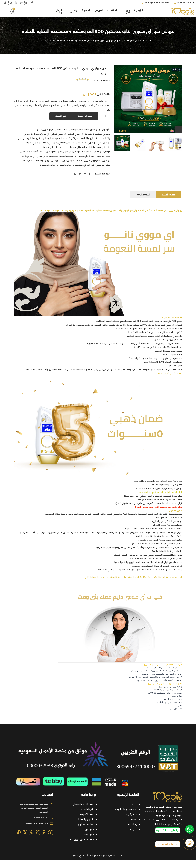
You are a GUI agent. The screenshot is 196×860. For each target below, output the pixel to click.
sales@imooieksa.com (157, 2)
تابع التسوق (60, 116)
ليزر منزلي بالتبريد (33, 142)
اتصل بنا (59, 11)
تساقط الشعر (62, 129)
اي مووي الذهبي (58, 134)
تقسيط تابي (89, 829)
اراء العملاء (73, 11)
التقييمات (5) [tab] (143, 194)
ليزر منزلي (28, 134)
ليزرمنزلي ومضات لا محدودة (97, 134)
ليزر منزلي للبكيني (66, 142)
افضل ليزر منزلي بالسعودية (52, 165)
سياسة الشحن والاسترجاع (83, 804)
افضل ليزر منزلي (103, 156)
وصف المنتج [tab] (168, 194)
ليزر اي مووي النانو (92, 129)
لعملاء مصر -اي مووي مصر (82, 839)
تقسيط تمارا (89, 834)
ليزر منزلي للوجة (50, 142)
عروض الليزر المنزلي (131, 40)
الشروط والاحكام (87, 809)
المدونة (86, 10)
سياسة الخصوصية (86, 814)
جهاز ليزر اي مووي (86, 156)
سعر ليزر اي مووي (92, 160)
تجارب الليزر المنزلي (53, 151)
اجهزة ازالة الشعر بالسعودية (65, 138)
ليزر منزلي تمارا (24, 138)
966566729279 (185, 2)
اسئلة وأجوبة (131, 814)
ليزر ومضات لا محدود (66, 156)
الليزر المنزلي (88, 165)
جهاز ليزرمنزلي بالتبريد (64, 160)
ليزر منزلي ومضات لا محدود (72, 147)
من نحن (127, 11)
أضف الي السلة (85, 116)
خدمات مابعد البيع (86, 824)
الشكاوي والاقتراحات (85, 819)
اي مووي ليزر (29, 156)
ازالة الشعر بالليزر (103, 138)
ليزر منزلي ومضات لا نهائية (98, 147)
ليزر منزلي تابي (104, 142)
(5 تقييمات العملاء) (101, 80)
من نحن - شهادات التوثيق (126, 809)
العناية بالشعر (76, 129)
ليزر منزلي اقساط (50, 147)
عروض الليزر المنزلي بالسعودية (96, 151)
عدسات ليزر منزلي (74, 165)
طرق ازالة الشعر (87, 138)
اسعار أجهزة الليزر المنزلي (32, 151)
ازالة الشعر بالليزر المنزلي (32, 160)
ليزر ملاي (47, 138)
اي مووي (49, 160)
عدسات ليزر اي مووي (46, 156)
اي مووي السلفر (75, 134)
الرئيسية (138, 10)
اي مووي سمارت (41, 134)
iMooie (78, 160)
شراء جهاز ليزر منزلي (71, 151)
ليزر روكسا (36, 138)
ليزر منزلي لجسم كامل (86, 142)
